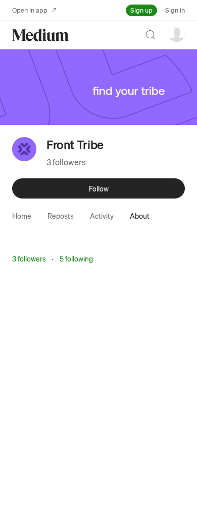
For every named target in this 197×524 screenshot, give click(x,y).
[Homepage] (40, 35)
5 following (76, 258)
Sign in (175, 10)
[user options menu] (177, 34)
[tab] (21, 216)
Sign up (141, 10)
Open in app (29, 10)
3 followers (66, 162)
